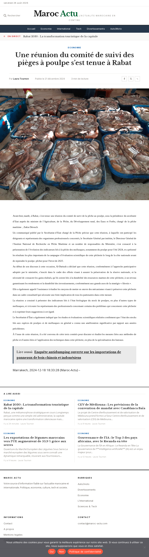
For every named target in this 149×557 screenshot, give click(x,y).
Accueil (31, 29)
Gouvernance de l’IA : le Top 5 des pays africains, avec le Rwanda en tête (107, 439)
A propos (9, 529)
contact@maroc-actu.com (92, 523)
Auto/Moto (116, 29)
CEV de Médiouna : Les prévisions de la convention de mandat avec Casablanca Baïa (111, 406)
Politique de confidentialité (85, 551)
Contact (8, 523)
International (64, 29)
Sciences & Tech (87, 506)
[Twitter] (130, 78)
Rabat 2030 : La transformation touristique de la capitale (60, 36)
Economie (46, 29)
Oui (52, 551)
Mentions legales (13, 534)
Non (61, 551)
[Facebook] (124, 78)
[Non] (144, 547)
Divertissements (96, 29)
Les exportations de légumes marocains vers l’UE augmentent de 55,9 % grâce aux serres (35, 441)
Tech (78, 29)
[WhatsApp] (137, 78)
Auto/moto (83, 484)
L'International (85, 500)
